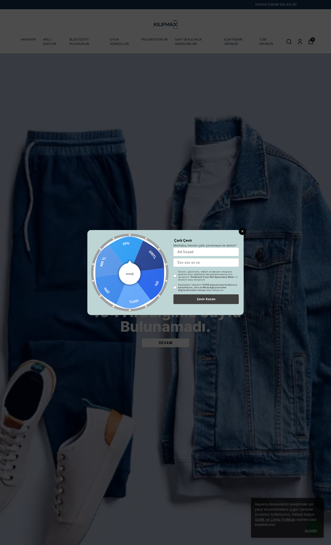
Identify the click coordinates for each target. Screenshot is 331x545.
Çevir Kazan (206, 299)
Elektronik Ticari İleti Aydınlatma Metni (212, 277)
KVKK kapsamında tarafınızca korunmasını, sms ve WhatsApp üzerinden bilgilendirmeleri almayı (207, 287)
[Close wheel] (242, 231)
